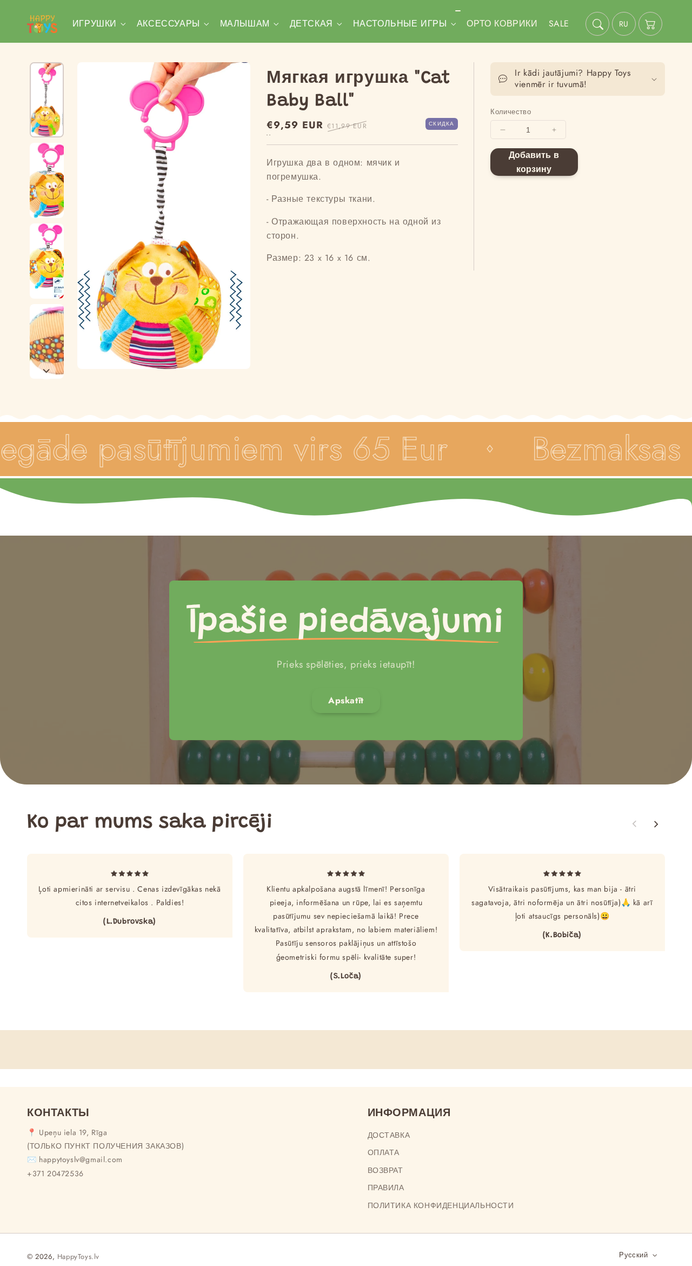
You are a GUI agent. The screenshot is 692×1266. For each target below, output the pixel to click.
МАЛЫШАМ (245, 24)
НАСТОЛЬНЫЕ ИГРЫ (400, 24)
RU (624, 23)
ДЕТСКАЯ (311, 24)
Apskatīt (346, 700)
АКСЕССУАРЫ (168, 24)
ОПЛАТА (384, 1152)
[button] (597, 24)
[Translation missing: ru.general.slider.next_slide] (46, 370)
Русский (633, 1255)
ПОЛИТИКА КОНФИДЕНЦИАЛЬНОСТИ (441, 1205)
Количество (510, 112)
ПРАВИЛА (386, 1187)
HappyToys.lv (78, 1256)
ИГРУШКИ (94, 24)
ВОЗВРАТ (385, 1170)
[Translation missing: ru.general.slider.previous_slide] (635, 824)
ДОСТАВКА (389, 1135)
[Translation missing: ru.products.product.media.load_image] (47, 99)
